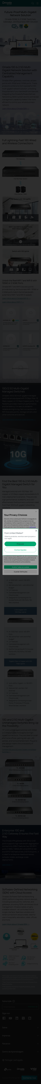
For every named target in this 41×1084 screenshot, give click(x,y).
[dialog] (20, 542)
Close (36, 531)
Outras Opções (20, 550)
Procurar (20, 544)
